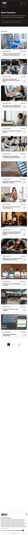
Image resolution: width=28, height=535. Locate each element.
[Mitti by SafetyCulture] (4, 3)
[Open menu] (25, 3)
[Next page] (19, 344)
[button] (14, 22)
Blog (5, 6)
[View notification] (21, 3)
